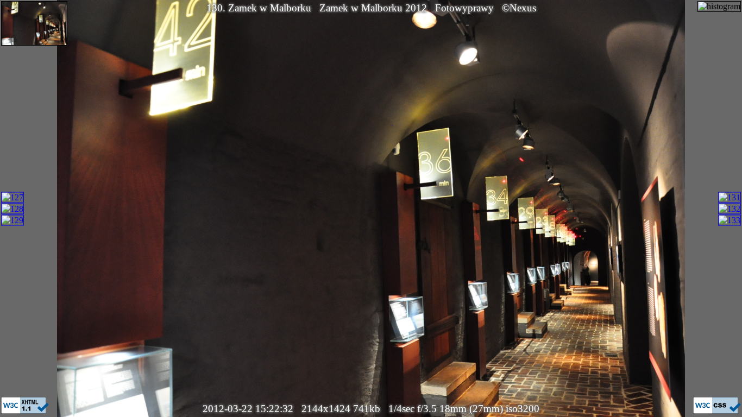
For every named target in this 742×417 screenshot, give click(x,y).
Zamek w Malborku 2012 (373, 8)
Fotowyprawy (464, 8)
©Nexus (519, 8)
